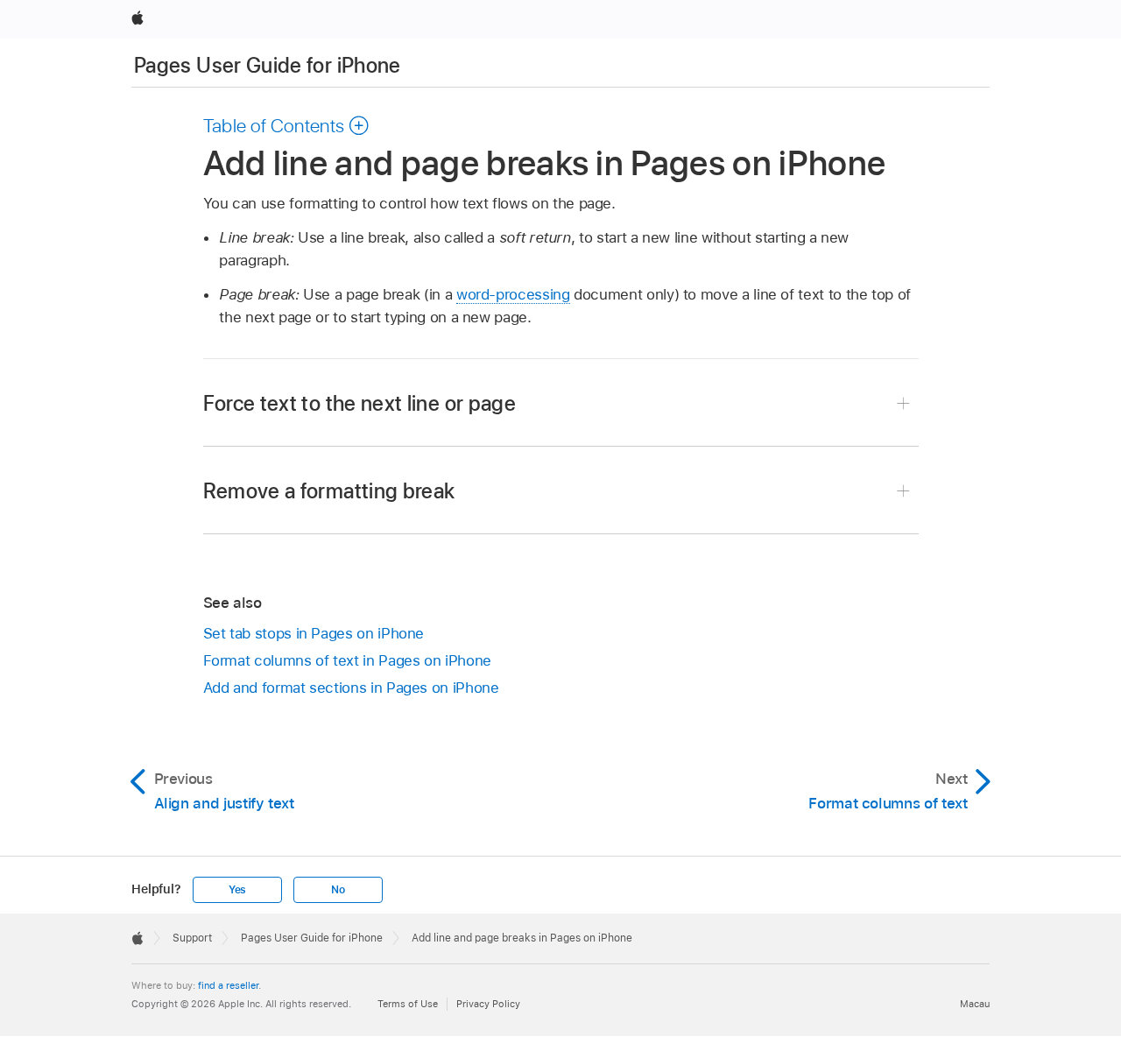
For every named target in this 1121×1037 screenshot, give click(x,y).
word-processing (513, 294)
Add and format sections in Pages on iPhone (351, 687)
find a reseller (228, 985)
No (338, 890)
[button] (286, 125)
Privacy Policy (488, 1004)
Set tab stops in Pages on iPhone (314, 633)
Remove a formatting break (329, 491)
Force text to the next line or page (360, 403)
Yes (237, 890)
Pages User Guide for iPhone (267, 65)
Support (192, 938)
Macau (975, 1004)
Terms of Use (407, 1004)
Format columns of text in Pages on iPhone (347, 660)
